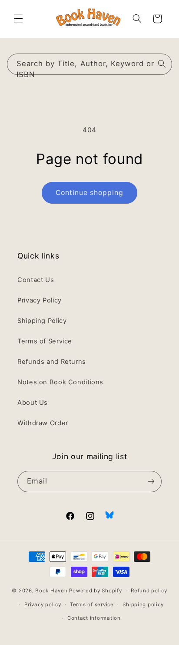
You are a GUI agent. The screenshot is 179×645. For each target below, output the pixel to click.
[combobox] (89, 64)
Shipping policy (143, 604)
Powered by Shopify (95, 591)
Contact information (94, 618)
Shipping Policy (41, 321)
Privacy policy (42, 604)
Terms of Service (44, 341)
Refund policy (149, 591)
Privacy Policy (39, 300)
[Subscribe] (151, 481)
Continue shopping (90, 192)
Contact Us (35, 280)
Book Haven (51, 591)
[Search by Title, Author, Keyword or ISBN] (162, 64)
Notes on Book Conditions (60, 382)
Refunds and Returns (51, 362)
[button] (18, 19)
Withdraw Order (42, 423)
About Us (32, 402)
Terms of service (92, 604)
